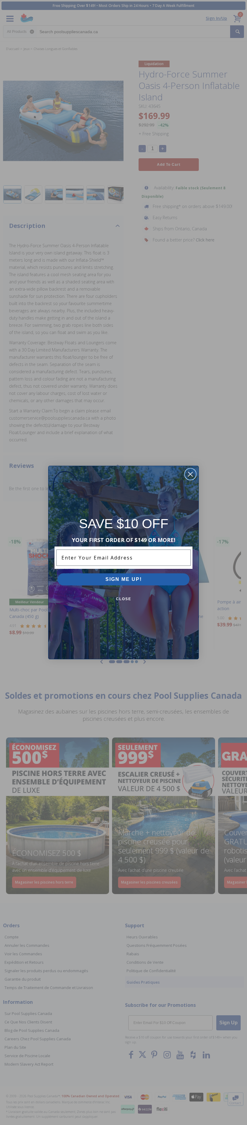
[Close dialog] (190, 474)
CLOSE (123, 599)
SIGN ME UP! (123, 579)
